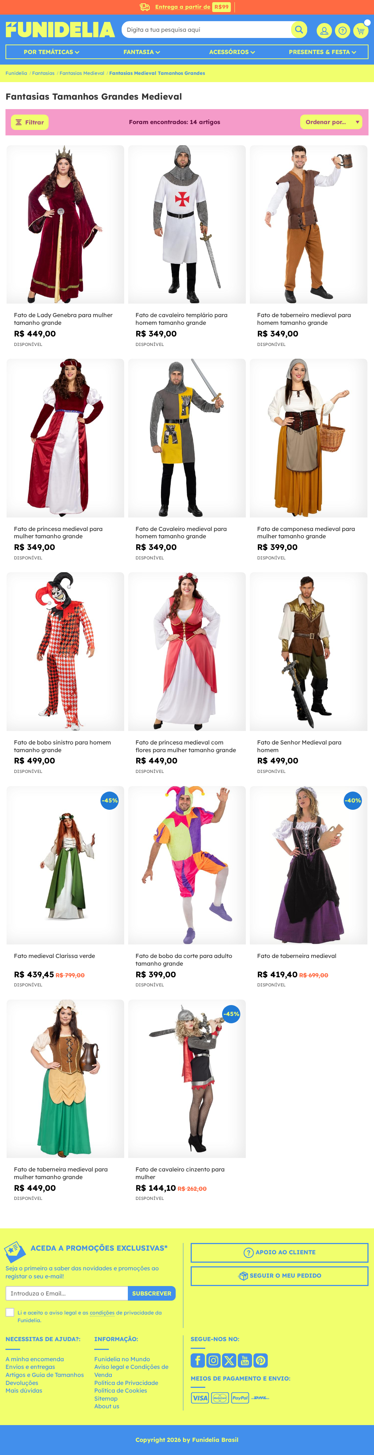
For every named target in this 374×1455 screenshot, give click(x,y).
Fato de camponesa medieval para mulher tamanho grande (306, 532)
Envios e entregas (30, 1366)
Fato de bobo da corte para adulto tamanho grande (184, 959)
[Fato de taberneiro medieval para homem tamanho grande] (308, 224)
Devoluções (21, 1382)
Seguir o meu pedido (284, 1275)
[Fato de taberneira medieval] (308, 865)
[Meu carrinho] (361, 30)
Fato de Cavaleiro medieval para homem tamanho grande (181, 532)
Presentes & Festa (319, 52)
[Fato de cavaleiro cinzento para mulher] (187, 1079)
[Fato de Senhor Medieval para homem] (308, 651)
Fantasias (43, 73)
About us (106, 1406)
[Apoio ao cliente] (342, 30)
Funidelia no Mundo (122, 1359)
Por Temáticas (48, 52)
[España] (198, 1361)
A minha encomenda (34, 1359)
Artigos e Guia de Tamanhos (44, 1374)
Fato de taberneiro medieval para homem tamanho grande (304, 318)
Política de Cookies (120, 1390)
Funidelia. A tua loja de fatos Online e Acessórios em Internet (60, 29)
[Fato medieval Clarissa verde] (65, 865)
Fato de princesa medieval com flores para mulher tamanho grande (186, 746)
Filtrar (34, 122)
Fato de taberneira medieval (296, 955)
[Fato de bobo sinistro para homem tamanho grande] (65, 651)
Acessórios (229, 52)
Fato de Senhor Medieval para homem (299, 746)
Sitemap (106, 1398)
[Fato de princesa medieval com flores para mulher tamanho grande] (187, 651)
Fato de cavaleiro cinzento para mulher (180, 1173)
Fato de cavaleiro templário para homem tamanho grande (182, 318)
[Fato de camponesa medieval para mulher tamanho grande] (308, 438)
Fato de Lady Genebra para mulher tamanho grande (63, 318)
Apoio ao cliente (285, 1252)
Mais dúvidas (23, 1390)
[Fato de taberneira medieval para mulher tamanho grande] (65, 1079)
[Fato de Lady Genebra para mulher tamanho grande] (65, 224)
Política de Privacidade (126, 1382)
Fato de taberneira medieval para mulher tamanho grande (61, 1173)
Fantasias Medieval (82, 73)
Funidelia (16, 73)
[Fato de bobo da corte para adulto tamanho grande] (187, 865)
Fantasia (138, 52)
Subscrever (151, 1293)
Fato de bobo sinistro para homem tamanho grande (62, 746)
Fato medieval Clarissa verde (54, 955)
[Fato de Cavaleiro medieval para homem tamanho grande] (187, 438)
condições (102, 1312)
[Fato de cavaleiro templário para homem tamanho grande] (187, 224)
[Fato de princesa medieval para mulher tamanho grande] (65, 438)
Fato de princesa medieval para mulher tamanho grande (58, 532)
